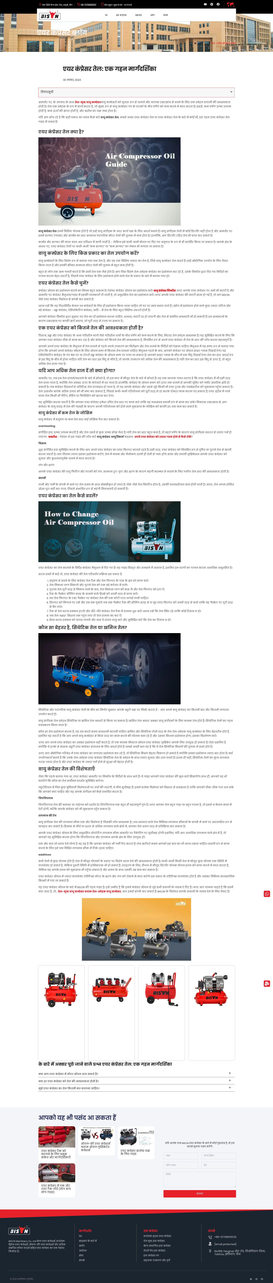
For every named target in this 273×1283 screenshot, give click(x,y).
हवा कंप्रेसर (121, 15)
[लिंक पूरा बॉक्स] (56, 1144)
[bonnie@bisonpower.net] (210, 1244)
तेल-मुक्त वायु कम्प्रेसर (88, 102)
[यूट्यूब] (205, 4)
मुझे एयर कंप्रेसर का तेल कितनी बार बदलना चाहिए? (69, 1088)
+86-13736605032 (88, 4)
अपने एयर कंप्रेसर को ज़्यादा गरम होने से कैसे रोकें (162, 437)
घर (106, 15)
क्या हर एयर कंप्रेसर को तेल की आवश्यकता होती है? (68, 1081)
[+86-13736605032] (210, 1237)
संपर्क (165, 15)
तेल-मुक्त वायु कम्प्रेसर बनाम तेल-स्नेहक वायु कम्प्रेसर (89, 891)
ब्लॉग (153, 15)
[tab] (136, 1074)
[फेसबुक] (218, 4)
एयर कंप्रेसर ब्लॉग (226, 43)
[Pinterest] (212, 4)
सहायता (138, 15)
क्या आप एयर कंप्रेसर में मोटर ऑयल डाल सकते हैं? (68, 1074)
